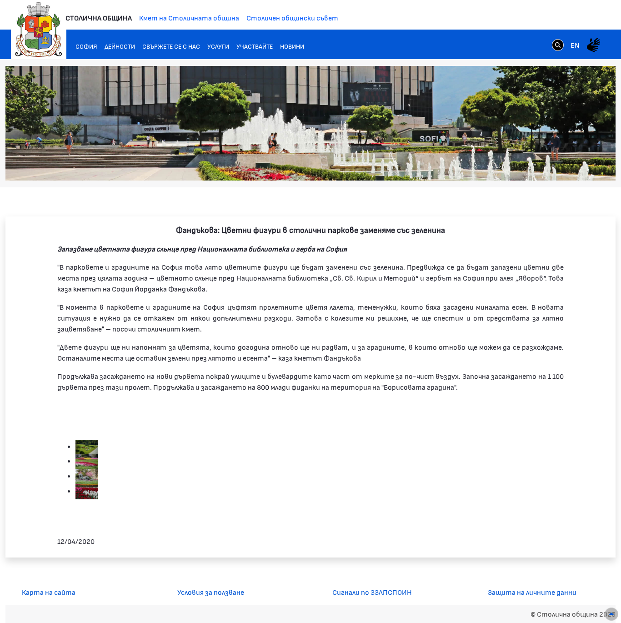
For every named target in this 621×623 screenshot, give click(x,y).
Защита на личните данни (532, 592)
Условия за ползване (210, 592)
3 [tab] (544, 164)
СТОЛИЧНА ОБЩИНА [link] (98, 17)
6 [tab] (571, 164)
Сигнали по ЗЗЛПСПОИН (372, 592)
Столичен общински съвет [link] (292, 17)
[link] (558, 45)
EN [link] (575, 44)
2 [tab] (535, 164)
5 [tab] (562, 164)
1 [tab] (526, 164)
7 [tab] (580, 164)
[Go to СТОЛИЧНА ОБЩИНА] (38, 29)
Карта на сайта (48, 592)
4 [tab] (553, 164)
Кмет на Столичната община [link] (189, 17)
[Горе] (611, 614)
